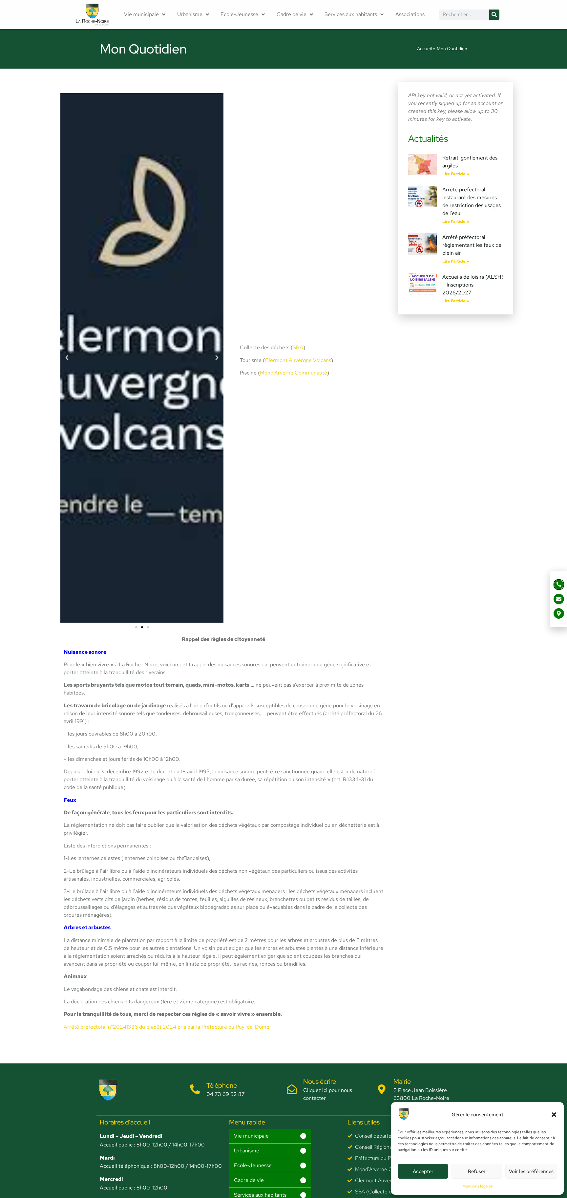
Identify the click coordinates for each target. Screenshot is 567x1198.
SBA (298, 347)
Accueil (424, 49)
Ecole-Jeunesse (239, 14)
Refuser (477, 1171)
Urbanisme (189, 14)
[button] (554, 1114)
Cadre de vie (291, 14)
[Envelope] (559, 599)
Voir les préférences (531, 1171)
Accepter (423, 1171)
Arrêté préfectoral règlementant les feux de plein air (471, 245)
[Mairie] (382, 1089)
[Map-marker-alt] (559, 613)
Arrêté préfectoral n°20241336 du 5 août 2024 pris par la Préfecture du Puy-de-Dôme (166, 1026)
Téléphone (221, 1085)
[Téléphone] (195, 1089)
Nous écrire (319, 1081)
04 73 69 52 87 (225, 1094)
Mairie (402, 1081)
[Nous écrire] (292, 1089)
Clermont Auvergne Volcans (298, 360)
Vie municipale (141, 14)
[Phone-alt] (559, 584)
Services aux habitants (351, 14)
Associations (410, 14)
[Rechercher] (494, 15)
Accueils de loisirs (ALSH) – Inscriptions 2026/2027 (472, 284)
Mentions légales (477, 1186)
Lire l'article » (455, 174)
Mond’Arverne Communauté (293, 372)
